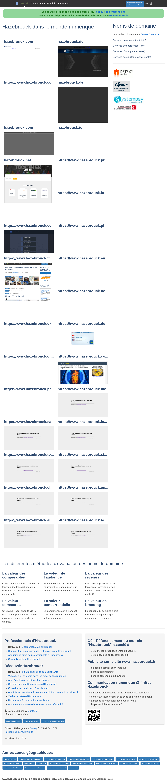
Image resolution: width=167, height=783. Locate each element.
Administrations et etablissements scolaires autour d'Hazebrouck (43, 692)
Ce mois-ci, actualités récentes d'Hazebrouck (32, 684)
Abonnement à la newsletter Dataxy (36, 704)
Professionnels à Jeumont (59, 763)
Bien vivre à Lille (10, 759)
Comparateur (38, 3)
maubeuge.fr (29, 763)
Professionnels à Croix (150, 763)
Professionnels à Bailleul (57, 768)
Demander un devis (13, 721)
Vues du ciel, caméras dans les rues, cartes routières (37, 676)
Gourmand (63, 3)
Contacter (33, 711)
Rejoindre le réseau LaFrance (53, 721)
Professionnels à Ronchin (126, 759)
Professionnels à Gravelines (106, 763)
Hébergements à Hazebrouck (36, 647)
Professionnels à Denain (129, 763)
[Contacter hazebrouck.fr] (151, 3)
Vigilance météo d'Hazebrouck (24, 696)
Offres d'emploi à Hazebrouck (24, 659)
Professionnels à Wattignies (78, 759)
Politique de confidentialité (110, 11)
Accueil (25, 3)
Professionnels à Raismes (148, 759)
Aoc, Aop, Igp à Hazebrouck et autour (28, 680)
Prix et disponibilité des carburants (39, 672)
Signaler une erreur (31, 721)
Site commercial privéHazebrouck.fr (135, 4)
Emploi (51, 3)
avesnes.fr (73, 768)
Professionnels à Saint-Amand (30, 759)
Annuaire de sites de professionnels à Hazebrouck (35, 655)
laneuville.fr (42, 763)
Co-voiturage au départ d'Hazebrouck (28, 688)
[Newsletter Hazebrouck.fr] (146, 3)
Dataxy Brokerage (150, 34)
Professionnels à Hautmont (82, 763)
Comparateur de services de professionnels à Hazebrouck (39, 651)
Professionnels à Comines (34, 768)
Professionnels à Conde (12, 768)
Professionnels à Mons (12, 763)
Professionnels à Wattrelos (55, 759)
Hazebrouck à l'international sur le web (29, 700)
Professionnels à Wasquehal (103, 759)
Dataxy (33, 728)
